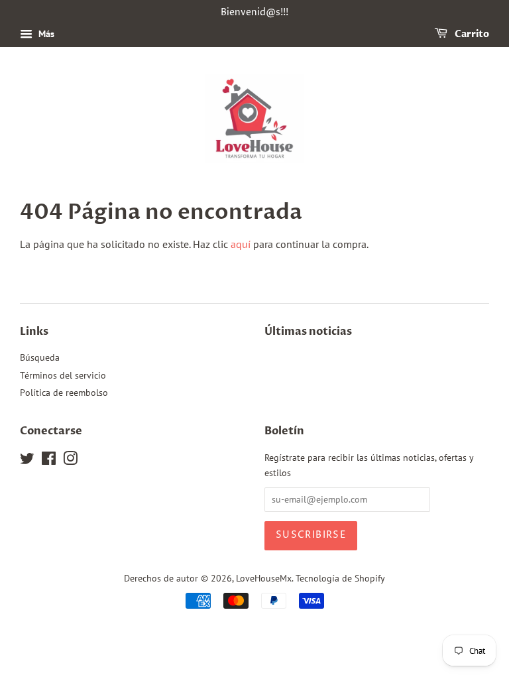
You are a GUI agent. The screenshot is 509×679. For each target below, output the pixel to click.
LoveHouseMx (264, 578)
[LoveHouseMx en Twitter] (27, 461)
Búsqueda (40, 357)
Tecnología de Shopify (340, 578)
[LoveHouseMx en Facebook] (48, 461)
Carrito (471, 34)
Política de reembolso (64, 393)
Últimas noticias (308, 331)
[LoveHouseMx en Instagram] (70, 461)
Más (45, 34)
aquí (241, 244)
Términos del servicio (63, 375)
